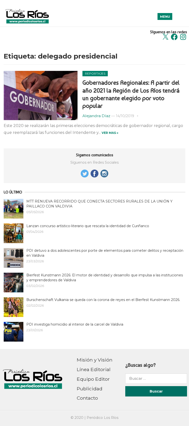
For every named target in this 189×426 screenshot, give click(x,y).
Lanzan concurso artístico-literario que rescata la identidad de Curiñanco (87, 226)
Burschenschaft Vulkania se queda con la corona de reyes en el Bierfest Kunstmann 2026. (103, 300)
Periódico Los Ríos (102, 417)
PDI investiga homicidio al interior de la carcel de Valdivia (74, 324)
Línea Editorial (93, 369)
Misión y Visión (94, 360)
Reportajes (95, 73)
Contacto (87, 398)
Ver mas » (110, 133)
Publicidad (89, 389)
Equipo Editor (93, 379)
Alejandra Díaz (96, 115)
